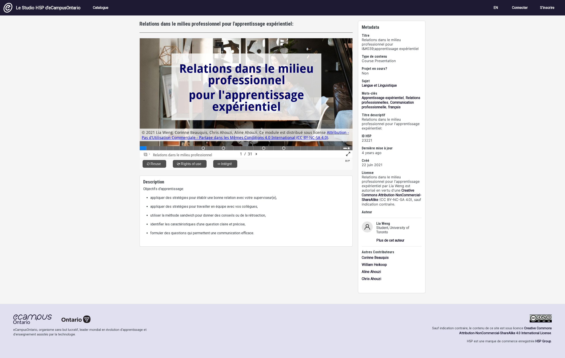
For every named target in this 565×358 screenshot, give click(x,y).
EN (495, 8)
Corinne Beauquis (375, 257)
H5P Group (543, 341)
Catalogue (100, 8)
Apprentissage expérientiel (383, 98)
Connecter (520, 8)
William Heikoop (374, 265)
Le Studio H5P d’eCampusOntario (48, 7)
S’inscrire (547, 8)
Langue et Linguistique (379, 85)
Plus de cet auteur (390, 240)
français (394, 107)
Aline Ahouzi (371, 272)
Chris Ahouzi (371, 279)
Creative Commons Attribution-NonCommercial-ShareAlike (391, 195)
